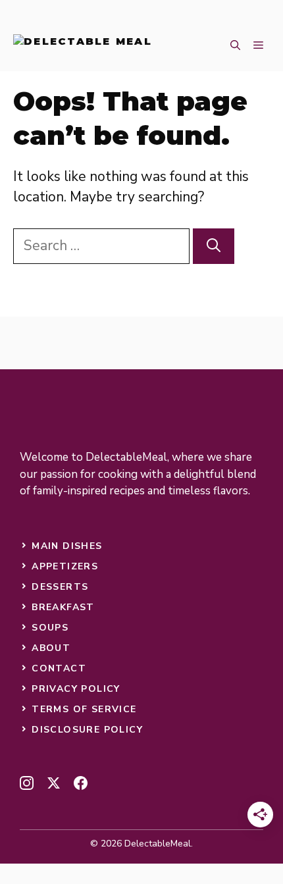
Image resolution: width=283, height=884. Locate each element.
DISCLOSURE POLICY (87, 729)
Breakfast (63, 607)
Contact (59, 668)
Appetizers (65, 566)
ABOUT (51, 648)
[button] (235, 46)
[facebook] (81, 783)
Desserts (60, 587)
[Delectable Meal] (82, 46)
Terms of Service (84, 709)
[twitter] (54, 783)
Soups (50, 627)
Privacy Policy (76, 689)
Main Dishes (67, 546)
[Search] (213, 246)
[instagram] (27, 783)
